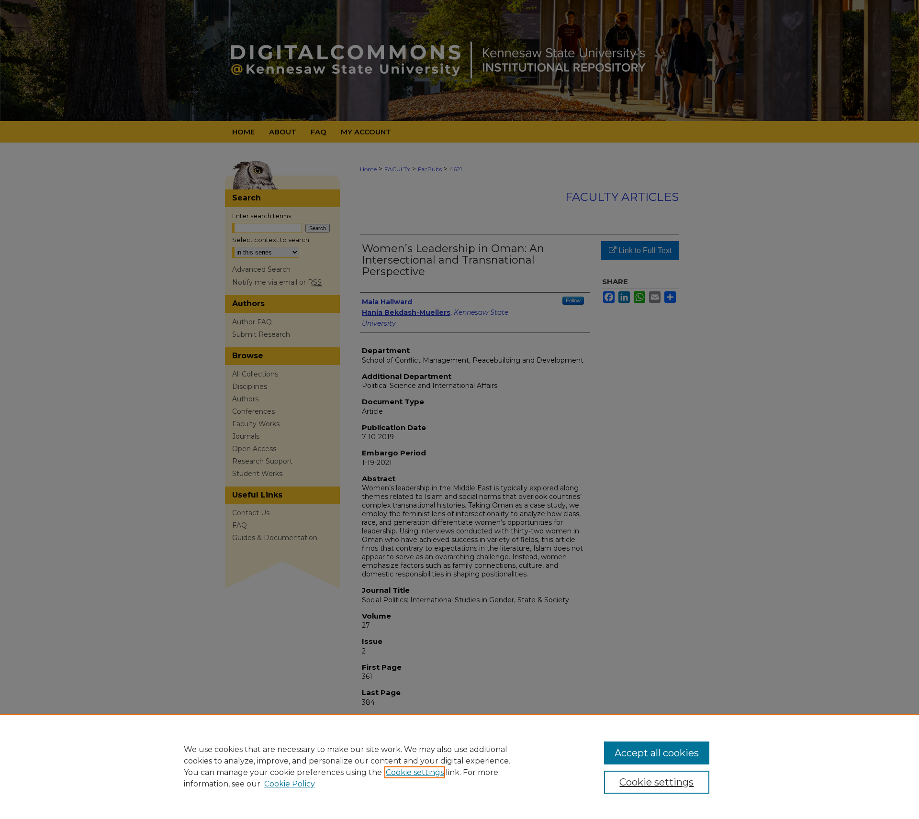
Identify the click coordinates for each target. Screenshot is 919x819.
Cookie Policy (289, 783)
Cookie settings (415, 772)
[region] (459, 766)
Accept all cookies (657, 753)
